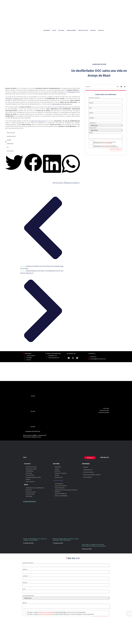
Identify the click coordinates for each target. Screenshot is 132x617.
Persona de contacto (94, 97)
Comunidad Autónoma (28, 595)
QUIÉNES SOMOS (58, 480)
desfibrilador (10, 143)
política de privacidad (106, 142)
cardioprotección (11, 136)
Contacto (101, 30)
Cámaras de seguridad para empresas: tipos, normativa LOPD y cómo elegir (65, 539)
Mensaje (91, 132)
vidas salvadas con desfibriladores (61, 104)
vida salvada (10, 151)
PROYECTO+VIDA (83, 30)
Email (90, 107)
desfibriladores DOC (73, 92)
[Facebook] (69, 358)
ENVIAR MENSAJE (115, 149)
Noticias (92, 30)
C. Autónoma (92, 122)
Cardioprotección (99, 64)
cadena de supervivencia (38, 121)
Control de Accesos (88, 472)
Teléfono (91, 112)
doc (8, 147)
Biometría (85, 467)
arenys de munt (11, 132)
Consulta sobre (93, 127)
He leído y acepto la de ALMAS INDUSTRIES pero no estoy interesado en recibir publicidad (105, 146)
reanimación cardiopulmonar (14, 98)
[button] (14, 162)
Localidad (91, 117)
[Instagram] (73, 358)
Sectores (61, 30)
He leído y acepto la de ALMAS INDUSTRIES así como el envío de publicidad (104, 142)
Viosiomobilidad (87, 477)
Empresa (91, 102)
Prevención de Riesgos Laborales (92, 474)
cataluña (9, 140)
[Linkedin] (77, 358)
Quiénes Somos (71, 30)
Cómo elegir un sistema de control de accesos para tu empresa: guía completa (94, 545)
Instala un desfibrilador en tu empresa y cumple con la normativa (35, 539)
